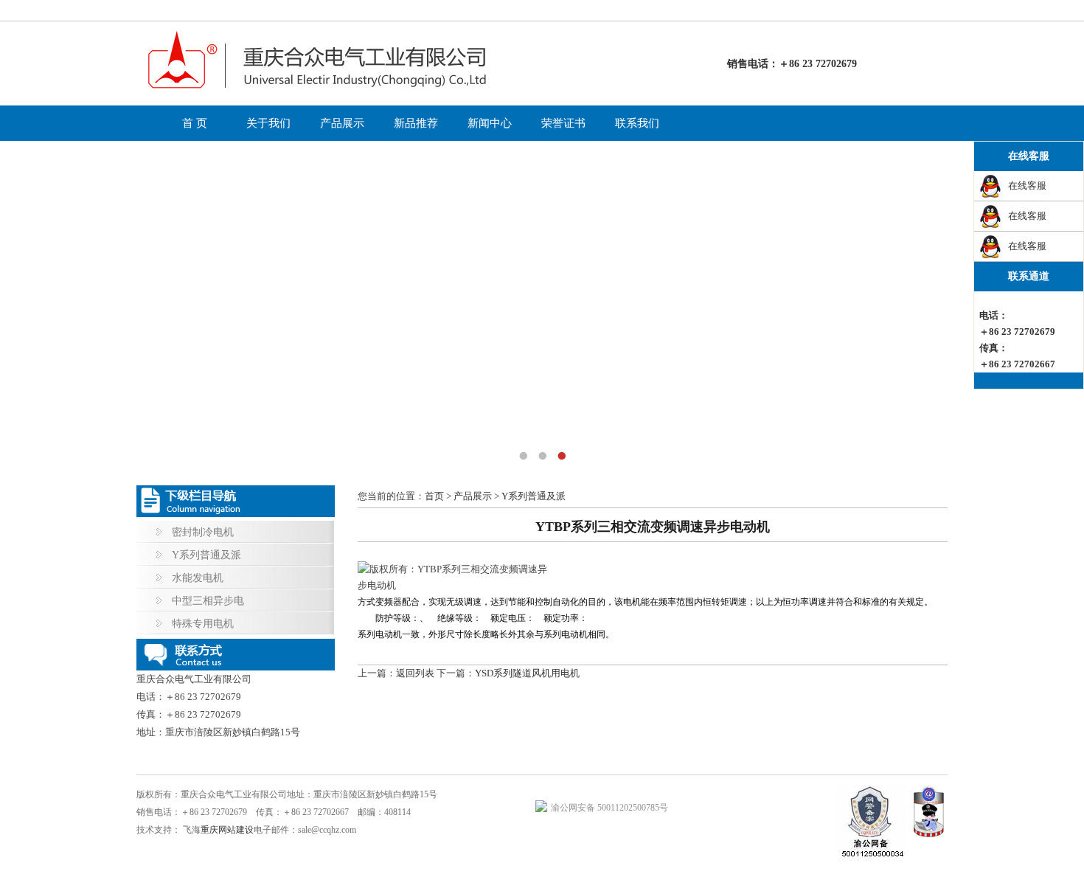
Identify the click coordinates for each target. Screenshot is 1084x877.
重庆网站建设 (227, 830)
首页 (434, 496)
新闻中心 (490, 123)
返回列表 (415, 673)
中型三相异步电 (208, 600)
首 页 (194, 123)
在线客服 (1027, 185)
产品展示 (342, 123)
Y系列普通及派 (206, 555)
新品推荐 (416, 123)
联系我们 (637, 123)
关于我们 (268, 123)
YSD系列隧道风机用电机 (527, 673)
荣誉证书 (563, 123)
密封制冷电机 (203, 532)
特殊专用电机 (203, 623)
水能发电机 (197, 577)
